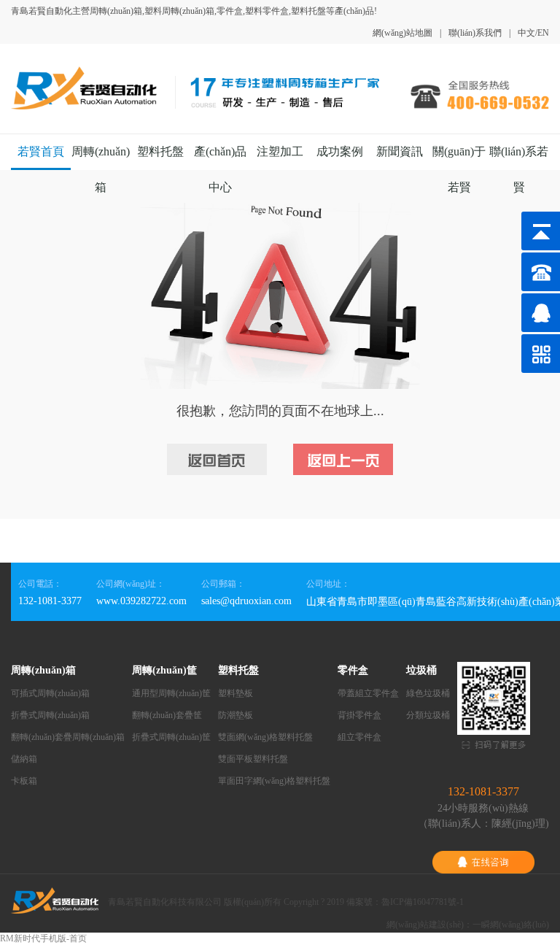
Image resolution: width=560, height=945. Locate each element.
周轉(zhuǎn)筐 (164, 670)
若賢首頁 (41, 151)
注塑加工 (280, 151)
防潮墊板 (235, 715)
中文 (526, 33)
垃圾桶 (421, 670)
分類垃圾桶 (428, 715)
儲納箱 (24, 759)
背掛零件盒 (359, 715)
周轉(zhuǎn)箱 (43, 670)
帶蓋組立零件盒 (368, 693)
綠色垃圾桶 (428, 693)
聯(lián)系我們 (475, 33)
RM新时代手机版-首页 (43, 938)
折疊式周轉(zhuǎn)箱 (50, 715)
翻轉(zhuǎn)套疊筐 (167, 715)
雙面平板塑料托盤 (253, 759)
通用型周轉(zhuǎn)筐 (171, 693)
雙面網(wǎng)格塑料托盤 (265, 737)
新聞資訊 (399, 151)
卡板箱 (24, 781)
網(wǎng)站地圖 (402, 33)
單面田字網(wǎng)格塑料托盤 (274, 781)
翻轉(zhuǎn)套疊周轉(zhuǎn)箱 (68, 737)
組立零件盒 (359, 737)
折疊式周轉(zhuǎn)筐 (171, 737)
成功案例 (339, 151)
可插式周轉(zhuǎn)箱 (50, 693)
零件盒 (353, 670)
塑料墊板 (235, 693)
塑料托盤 (160, 151)
